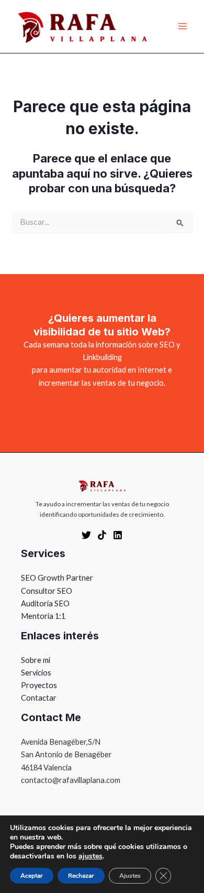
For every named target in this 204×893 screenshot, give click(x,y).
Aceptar (31, 876)
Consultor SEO (46, 590)
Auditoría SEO (45, 603)
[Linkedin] (117, 535)
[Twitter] (86, 535)
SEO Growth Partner (57, 577)
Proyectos (39, 685)
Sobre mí (35, 660)
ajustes (90, 856)
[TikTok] (102, 535)
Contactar (38, 697)
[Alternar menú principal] (183, 27)
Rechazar (81, 876)
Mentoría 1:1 (43, 616)
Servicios (36, 672)
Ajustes (130, 876)
